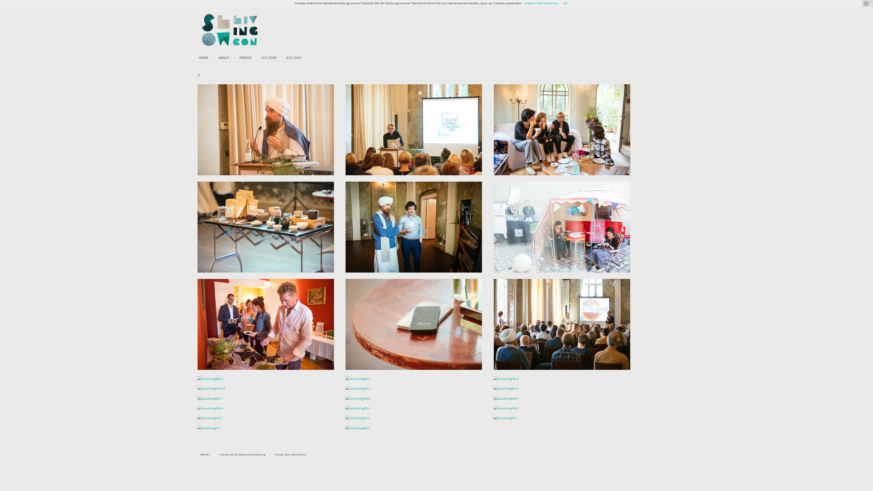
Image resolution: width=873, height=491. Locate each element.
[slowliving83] (358, 379)
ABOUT (223, 57)
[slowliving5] (209, 428)
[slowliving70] (211, 389)
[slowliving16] (358, 428)
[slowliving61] (506, 389)
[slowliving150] (266, 174)
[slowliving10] (358, 418)
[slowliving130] (266, 271)
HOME (203, 57)
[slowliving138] (562, 174)
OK (565, 3)
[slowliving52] (210, 399)
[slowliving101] (266, 369)
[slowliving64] (358, 389)
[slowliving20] (358, 408)
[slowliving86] (210, 379)
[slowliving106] (414, 271)
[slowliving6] (505, 418)
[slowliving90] (562, 369)
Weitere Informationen (541, 3)
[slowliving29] (506, 399)
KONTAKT (205, 454)
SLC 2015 (269, 57)
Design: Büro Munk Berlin (290, 454)
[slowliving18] (506, 408)
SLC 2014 (293, 57)
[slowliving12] (210, 418)
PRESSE (245, 57)
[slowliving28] (210, 408)
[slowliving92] (414, 369)
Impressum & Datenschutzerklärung (243, 454)
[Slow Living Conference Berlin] (264, 30)
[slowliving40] (358, 399)
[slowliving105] (562, 271)
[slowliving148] (414, 174)
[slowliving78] (506, 379)
